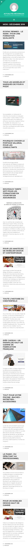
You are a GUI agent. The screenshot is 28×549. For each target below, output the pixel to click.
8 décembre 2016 (8, 387)
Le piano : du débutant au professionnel (11, 456)
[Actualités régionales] (14, 7)
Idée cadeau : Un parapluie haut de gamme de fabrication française (13, 344)
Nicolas (6, 76)
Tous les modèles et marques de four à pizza (14, 84)
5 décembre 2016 (8, 493)
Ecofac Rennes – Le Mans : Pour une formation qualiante (13, 34)
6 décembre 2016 (8, 446)
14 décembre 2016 (8, 291)
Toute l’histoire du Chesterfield (13, 300)
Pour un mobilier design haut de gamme (12, 503)
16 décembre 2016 (8, 181)
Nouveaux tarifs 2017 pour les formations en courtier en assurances (12, 193)
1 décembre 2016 (8, 543)
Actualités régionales (14, 14)
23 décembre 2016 (8, 74)
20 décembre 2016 (8, 133)
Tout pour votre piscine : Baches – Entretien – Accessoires (12, 398)
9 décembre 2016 (8, 333)
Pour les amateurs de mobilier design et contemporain (13, 251)
